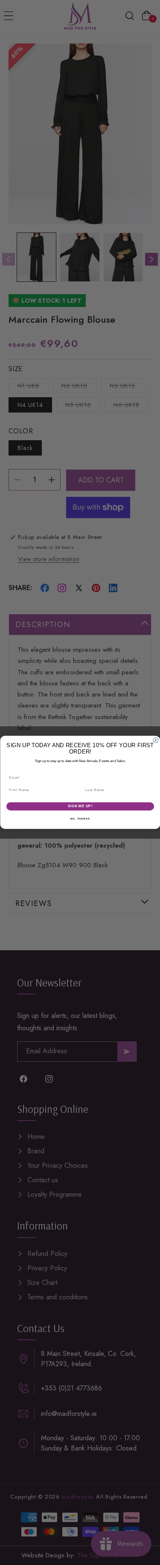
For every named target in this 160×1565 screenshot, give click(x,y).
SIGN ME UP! (79, 806)
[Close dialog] (155, 740)
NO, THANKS (80, 818)
